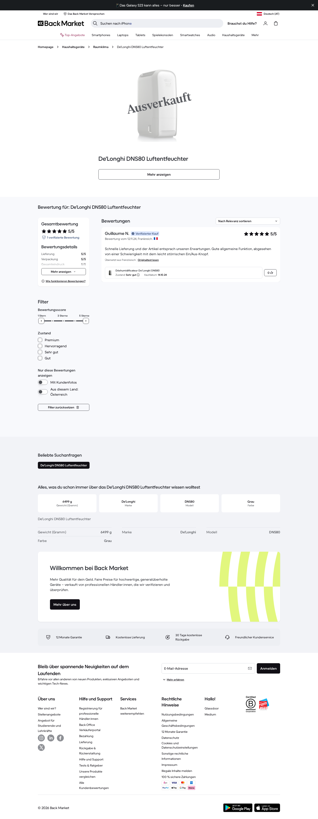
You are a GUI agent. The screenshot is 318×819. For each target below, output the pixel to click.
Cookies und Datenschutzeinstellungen (180, 745)
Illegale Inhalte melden (177, 771)
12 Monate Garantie (175, 732)
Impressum (169, 765)
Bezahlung (86, 736)
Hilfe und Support (91, 759)
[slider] (41, 321)
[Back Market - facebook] (60, 738)
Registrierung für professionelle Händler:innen (90, 713)
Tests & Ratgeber (91, 765)
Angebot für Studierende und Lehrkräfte (49, 726)
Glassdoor (212, 708)
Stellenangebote (49, 714)
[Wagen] (275, 23)
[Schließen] (312, 5)
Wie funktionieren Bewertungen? (65, 281)
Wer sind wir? (47, 708)
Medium (210, 714)
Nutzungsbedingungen (178, 714)
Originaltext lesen (148, 259)
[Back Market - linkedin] (50, 738)
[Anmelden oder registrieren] (265, 23)
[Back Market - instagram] (41, 738)
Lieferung (85, 742)
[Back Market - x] (41, 747)
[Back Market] (61, 23)
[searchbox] (161, 23)
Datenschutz (170, 738)
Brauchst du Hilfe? (242, 23)
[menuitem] (101, 35)
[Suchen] (95, 23)
